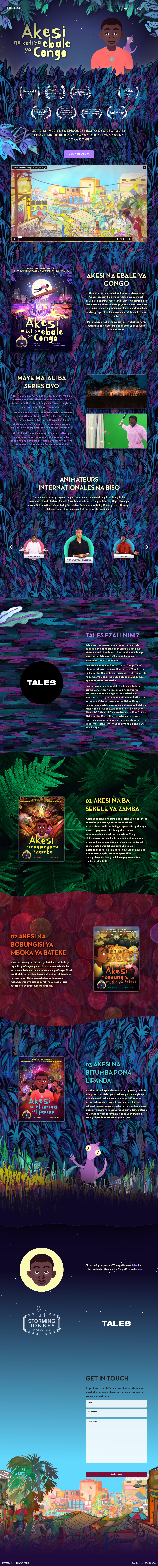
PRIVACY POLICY (23, 1563)
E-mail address (92, 1411)
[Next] (146, 547)
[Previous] (11, 547)
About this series (79, 154)
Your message (92, 1421)
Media (128, 9)
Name (90, 1402)
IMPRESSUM (7, 1563)
